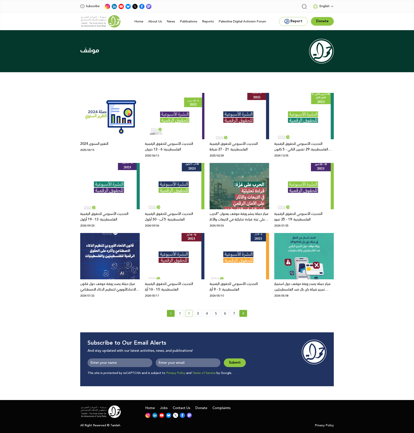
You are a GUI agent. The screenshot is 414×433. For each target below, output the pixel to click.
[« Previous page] (171, 313)
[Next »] (243, 313)
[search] (304, 6)
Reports (208, 21)
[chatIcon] (148, 6)
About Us (155, 21)
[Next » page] (243, 313)
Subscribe (93, 6)
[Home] (100, 21)
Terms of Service (204, 373)
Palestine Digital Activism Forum (242, 21)
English (324, 6)
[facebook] (141, 6)
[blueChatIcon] (128, 6)
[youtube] (121, 6)
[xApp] (135, 6)
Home (138, 21)
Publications (188, 21)
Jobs (164, 408)
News (171, 21)
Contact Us (181, 408)
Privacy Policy (175, 373)
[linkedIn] (114, 6)
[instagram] (107, 6)
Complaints (221, 408)
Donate (201, 408)
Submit (235, 362)
